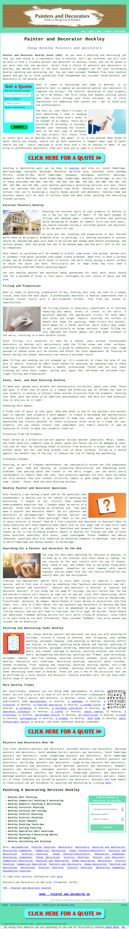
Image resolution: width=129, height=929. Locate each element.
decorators (82, 779)
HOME (83, 31)
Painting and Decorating (108, 847)
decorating (18, 672)
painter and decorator (85, 192)
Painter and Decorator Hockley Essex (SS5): (33, 55)
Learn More (112, 927)
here (108, 783)
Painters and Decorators (65, 864)
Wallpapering (20, 847)
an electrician (88, 715)
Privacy (124, 905)
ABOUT (99, 31)
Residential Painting (17, 871)
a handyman (75, 701)
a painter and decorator (42, 698)
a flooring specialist (47, 705)
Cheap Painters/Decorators (87, 850)
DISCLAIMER (120, 31)
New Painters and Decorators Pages (25, 905)
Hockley (74, 168)
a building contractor (67, 708)
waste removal (94, 711)
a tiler (121, 715)
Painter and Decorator (109, 857)
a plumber (62, 718)
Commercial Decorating (50, 850)
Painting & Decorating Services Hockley (41, 790)
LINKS (90, 31)
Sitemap (5, 905)
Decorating (28, 867)
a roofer (57, 711)
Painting (8, 168)
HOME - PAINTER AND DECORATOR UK (64, 894)
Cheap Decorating (48, 857)
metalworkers (38, 701)
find (13, 749)
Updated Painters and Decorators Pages (58, 905)
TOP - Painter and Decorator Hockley (27, 888)
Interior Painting (43, 847)
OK (123, 927)
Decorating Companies (17, 850)
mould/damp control (47, 715)
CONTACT (108, 31)
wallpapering (28, 718)
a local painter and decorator (45, 675)
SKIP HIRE (93, 718)
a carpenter (24, 708)
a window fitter (90, 705)
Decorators (65, 847)
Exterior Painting (35, 854)
